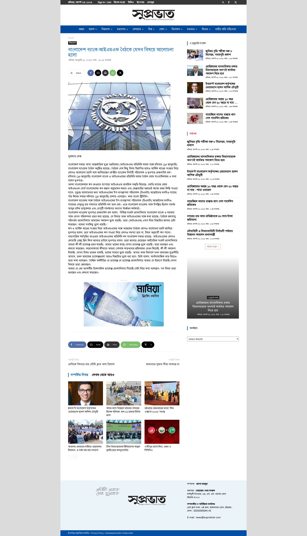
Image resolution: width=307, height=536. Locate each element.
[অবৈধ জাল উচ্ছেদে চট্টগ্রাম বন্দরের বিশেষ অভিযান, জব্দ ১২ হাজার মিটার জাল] (123, 393)
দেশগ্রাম (137, 29)
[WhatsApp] (113, 73)
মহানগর (121, 29)
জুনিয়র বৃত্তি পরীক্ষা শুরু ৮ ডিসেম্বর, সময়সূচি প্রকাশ (219, 52)
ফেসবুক (150, 2)
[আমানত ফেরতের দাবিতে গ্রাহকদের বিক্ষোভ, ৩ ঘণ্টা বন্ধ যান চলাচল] (85, 432)
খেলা (161, 29)
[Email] (98, 73)
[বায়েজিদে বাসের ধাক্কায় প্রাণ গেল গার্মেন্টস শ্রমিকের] (195, 118)
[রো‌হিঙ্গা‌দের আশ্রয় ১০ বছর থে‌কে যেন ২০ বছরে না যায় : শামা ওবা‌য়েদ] (195, 103)
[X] (235, 2)
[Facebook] (229, 2)
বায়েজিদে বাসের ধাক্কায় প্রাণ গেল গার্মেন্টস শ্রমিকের (220, 116)
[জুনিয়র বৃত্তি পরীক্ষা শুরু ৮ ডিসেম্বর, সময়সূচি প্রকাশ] (195, 55)
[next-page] (75, 457)
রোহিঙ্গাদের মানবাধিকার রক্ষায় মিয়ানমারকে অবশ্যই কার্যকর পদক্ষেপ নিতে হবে (221, 70)
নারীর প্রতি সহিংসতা (225, 29)
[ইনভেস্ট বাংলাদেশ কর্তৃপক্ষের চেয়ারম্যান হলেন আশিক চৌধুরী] (85, 393)
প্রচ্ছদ (81, 29)
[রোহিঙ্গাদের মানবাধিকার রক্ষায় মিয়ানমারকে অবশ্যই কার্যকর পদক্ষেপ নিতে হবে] (195, 70)
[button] (223, 2)
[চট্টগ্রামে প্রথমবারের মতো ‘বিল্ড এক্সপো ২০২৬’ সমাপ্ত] (162, 393)
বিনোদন (176, 29)
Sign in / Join (104, 2)
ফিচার (205, 29)
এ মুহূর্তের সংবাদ (213, 297)
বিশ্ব (150, 29)
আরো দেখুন (212, 246)
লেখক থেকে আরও (103, 375)
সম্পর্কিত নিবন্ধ (79, 375)
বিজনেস (106, 29)
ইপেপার (140, 2)
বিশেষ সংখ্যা (119, 2)
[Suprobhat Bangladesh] (153, 15)
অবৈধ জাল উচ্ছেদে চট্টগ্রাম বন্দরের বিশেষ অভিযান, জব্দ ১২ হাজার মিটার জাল (123, 412)
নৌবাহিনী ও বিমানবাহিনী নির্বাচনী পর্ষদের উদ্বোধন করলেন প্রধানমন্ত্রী (210, 232)
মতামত (191, 29)
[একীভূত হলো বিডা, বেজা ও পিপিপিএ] (162, 432)
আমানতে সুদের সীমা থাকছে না (162, 364)
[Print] (105, 73)
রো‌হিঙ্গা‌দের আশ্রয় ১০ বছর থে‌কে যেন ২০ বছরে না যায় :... (222, 100)
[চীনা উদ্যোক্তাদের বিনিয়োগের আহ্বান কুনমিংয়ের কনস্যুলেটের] (123, 432)
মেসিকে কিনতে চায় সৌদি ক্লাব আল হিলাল (91, 364)
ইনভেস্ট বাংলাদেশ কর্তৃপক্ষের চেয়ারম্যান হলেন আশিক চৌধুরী (222, 85)
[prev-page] (70, 457)
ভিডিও (131, 2)
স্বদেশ (91, 29)
